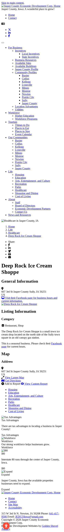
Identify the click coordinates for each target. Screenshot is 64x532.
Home (11, 14)
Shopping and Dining (26, 193)
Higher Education (24, 115)
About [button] (11, 199)
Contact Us (21, 211)
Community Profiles (26, 72)
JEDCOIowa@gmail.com (29, 516)
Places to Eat (22, 128)
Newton (26, 94)
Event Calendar (23, 134)
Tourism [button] (12, 121)
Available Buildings (25, 66)
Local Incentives (31, 53)
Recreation (21, 183)
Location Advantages (26, 106)
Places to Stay (22, 131)
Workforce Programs (26, 118)
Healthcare (21, 190)
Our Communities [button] (17, 137)
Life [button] (10, 171)
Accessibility (15, 507)
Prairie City (28, 97)
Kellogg (26, 81)
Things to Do (22, 125)
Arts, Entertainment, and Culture (32, 180)
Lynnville (27, 84)
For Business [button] (15, 47)
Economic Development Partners (33, 208)
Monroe (26, 90)
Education (20, 177)
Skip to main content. (12, 2)
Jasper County (29, 103)
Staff (17, 202)
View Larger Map (14, 377)
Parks (18, 187)
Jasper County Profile (26, 69)
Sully (24, 100)
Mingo (25, 87)
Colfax (25, 78)
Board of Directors (25, 205)
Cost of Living (23, 196)
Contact (12, 18)
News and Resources (19, 214)
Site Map (13, 504)
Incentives (20, 50)
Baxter (25, 75)
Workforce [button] (14, 112)
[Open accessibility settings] (6, 525)
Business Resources (25, 60)
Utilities (19, 109)
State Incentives (30, 56)
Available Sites (23, 63)
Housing (19, 174)
